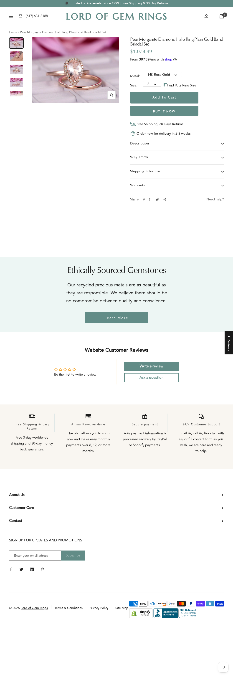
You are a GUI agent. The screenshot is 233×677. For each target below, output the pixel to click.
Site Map (121, 608)
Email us (184, 433)
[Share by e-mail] (164, 199)
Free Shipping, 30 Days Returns (159, 124)
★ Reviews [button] (228, 343)
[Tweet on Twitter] (157, 199)
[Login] (206, 16)
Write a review (151, 366)
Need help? (215, 199)
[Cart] (221, 16)
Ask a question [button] (151, 377)
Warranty (137, 185)
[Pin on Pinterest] (150, 199)
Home (13, 32)
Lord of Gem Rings (34, 608)
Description (139, 143)
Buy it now (164, 111)
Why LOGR (139, 157)
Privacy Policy (99, 608)
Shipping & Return (145, 171)
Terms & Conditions (69, 608)
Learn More (116, 318)
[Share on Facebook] (144, 199)
